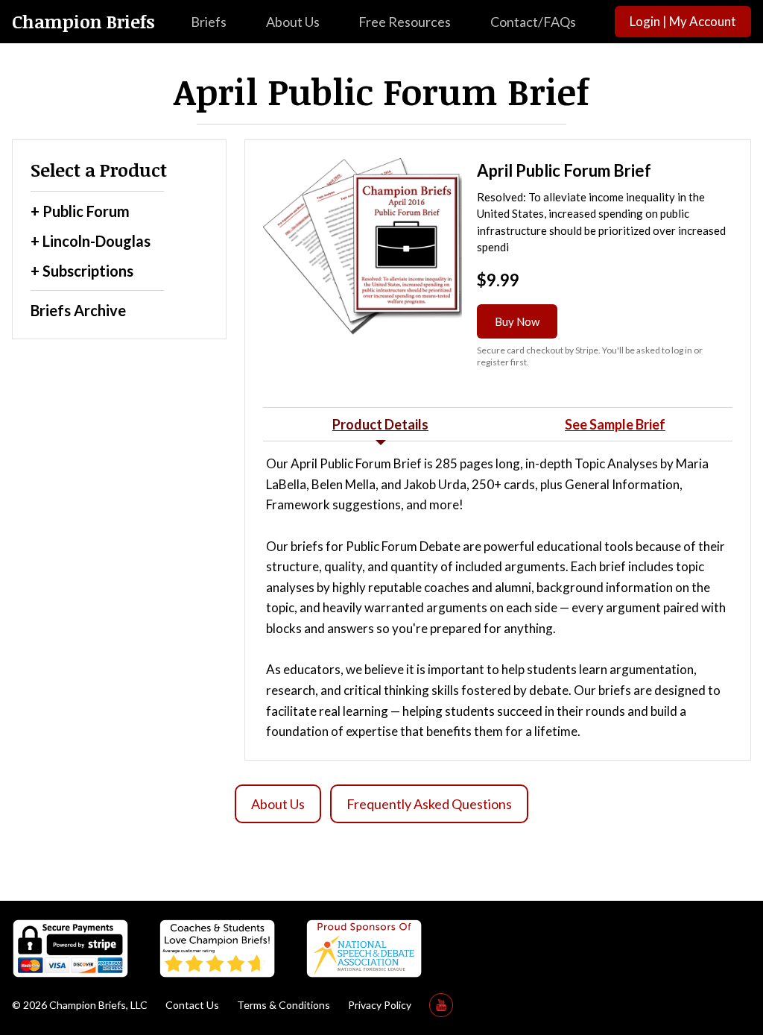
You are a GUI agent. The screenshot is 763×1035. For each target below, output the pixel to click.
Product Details (380, 424)
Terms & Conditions (283, 1004)
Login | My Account (683, 21)
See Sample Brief (615, 424)
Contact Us (192, 1004)
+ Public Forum (80, 211)
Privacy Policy (379, 1004)
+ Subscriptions (82, 271)
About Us (293, 21)
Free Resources (404, 21)
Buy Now (517, 321)
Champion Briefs (83, 22)
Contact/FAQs (533, 21)
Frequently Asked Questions (429, 804)
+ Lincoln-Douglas (91, 241)
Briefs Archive (78, 310)
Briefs (209, 21)
